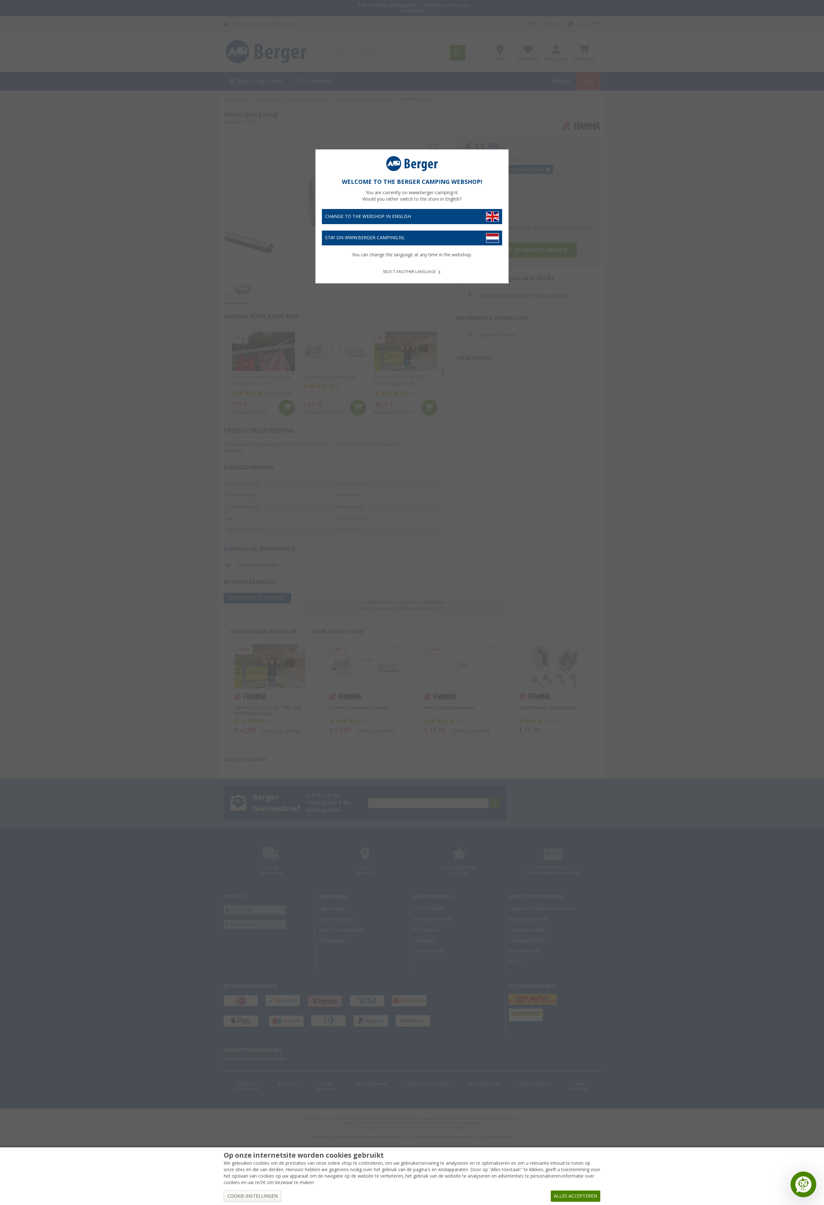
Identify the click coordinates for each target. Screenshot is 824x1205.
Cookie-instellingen (252, 1196)
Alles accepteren (575, 1196)
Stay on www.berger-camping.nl (365, 237)
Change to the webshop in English (368, 216)
